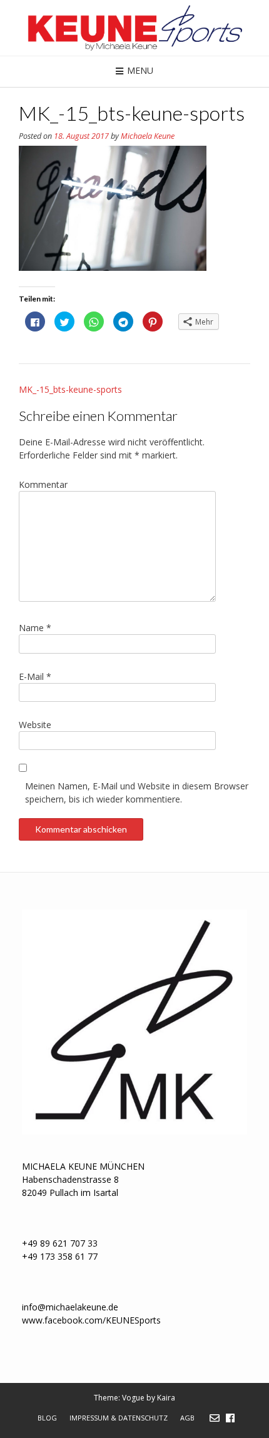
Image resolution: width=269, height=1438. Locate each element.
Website (35, 725)
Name (35, 628)
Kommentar (43, 484)
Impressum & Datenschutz (118, 1417)
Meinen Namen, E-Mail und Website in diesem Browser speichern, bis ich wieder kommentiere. (136, 792)
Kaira (166, 1397)
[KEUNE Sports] (134, 28)
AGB (187, 1417)
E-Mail (35, 676)
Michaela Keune (148, 136)
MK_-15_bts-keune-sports (70, 389)
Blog (47, 1417)
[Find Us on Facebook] (230, 1418)
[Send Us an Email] (214, 1418)
